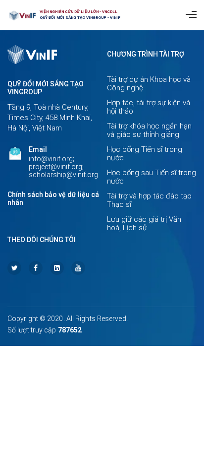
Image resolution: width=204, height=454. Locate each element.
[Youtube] (78, 268)
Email (38, 149)
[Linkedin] (57, 268)
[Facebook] (36, 268)
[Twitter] (14, 268)
